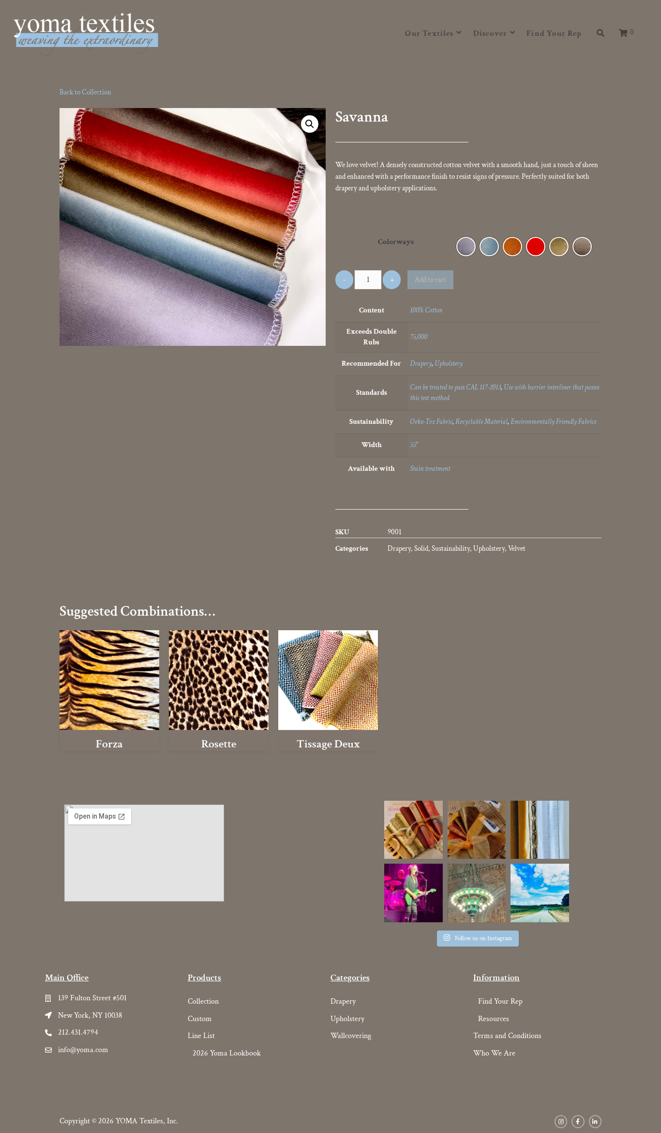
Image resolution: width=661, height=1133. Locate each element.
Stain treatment (430, 468)
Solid (421, 548)
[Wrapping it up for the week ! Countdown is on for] (477, 830)
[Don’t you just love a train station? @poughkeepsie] (477, 893)
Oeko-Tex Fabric (431, 421)
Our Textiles (429, 33)
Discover (490, 33)
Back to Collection (85, 92)
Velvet (517, 548)
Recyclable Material (481, 421)
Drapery (421, 363)
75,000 (418, 336)
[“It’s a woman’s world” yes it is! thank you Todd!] (413, 893)
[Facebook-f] (577, 1121)
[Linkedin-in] (595, 1121)
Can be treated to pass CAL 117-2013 (455, 387)
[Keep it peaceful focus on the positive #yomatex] (413, 830)
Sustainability (451, 548)
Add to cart (430, 279)
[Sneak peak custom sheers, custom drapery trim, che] (540, 830)
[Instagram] (561, 1121)
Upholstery (449, 363)
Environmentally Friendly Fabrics (553, 421)
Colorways (396, 242)
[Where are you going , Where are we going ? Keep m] (540, 893)
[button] (624, 33)
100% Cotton (426, 310)
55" (414, 445)
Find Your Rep (554, 33)
